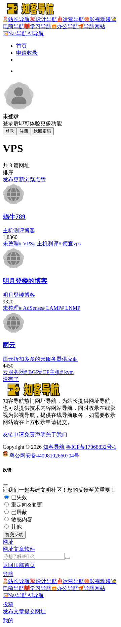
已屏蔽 (18, 512)
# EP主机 (49, 372)
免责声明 (35, 434)
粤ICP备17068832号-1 (91, 447)
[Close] (5, 485)
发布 (8, 179)
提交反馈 (14, 534)
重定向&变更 (26, 505)
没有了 (11, 379)
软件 (29, 549)
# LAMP (51, 308)
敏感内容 (21, 519)
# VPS (26, 243)
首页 (21, 46)
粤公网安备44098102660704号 (43, 456)
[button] (8, 542)
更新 (18, 179)
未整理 (11, 243)
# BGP (31, 372)
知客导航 (54, 447)
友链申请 (13, 434)
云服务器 (13, 372)
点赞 (40, 179)
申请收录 (27, 53)
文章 (18, 549)
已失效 (18, 497)
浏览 (29, 179)
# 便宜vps (69, 243)
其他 (16, 527)
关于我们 (56, 434)
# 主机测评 (45, 243)
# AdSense (30, 308)
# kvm (67, 372)
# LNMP (70, 308)
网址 (8, 549)
